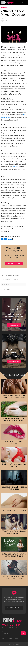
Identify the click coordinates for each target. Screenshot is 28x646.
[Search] (23, 633)
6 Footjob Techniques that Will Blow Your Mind (14, 420)
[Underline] (6, 284)
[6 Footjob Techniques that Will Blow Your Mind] (14, 416)
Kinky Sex (4, 7)
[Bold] (3, 284)
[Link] (8, 284)
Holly (7, 20)
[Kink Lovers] (8, 2)
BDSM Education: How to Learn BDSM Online (14, 555)
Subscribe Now (14, 325)
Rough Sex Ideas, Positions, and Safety (14, 488)
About (4, 638)
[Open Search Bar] (22, 2)
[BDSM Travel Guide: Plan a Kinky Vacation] (14, 528)
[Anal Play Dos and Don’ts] (14, 507)
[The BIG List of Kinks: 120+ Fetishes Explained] (14, 574)
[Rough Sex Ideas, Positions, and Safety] (14, 484)
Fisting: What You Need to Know (14, 442)
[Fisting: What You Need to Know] (14, 438)
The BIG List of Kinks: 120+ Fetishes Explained (14, 578)
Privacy (17, 638)
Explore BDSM (14, 361)
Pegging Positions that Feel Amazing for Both (14, 397)
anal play (15, 167)
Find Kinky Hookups (14, 263)
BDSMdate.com (6, 239)
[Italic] (5, 284)
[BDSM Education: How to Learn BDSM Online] (14, 551)
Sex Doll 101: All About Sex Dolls (14, 465)
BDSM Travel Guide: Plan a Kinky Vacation (14, 532)
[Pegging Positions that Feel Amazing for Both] (14, 393)
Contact (11, 638)
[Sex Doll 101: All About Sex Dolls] (14, 461)
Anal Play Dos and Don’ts (14, 511)
